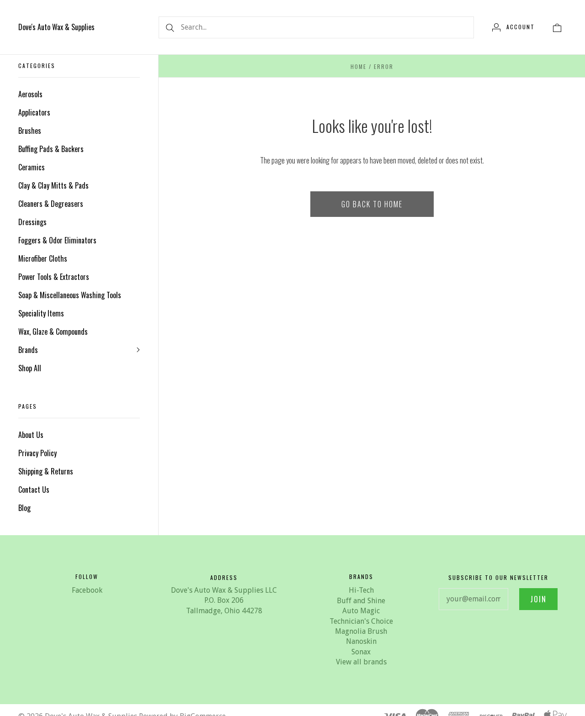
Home (359, 66)
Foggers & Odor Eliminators (57, 240)
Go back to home (372, 204)
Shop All (29, 368)
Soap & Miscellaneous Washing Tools (69, 295)
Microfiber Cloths (42, 258)
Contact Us (33, 489)
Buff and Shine (361, 600)
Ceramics (31, 167)
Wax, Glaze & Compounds (53, 331)
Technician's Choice (361, 621)
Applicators (34, 112)
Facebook (87, 590)
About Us (30, 434)
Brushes (29, 130)
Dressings (32, 221)
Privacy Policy (37, 453)
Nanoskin (361, 641)
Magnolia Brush (361, 631)
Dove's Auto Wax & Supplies (56, 27)
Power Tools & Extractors (53, 276)
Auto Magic (361, 610)
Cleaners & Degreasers (50, 203)
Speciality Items (41, 313)
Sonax (361, 652)
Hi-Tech (361, 590)
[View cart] (557, 27)
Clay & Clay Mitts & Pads (53, 185)
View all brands (361, 662)
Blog (24, 507)
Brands (28, 349)
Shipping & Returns (45, 471)
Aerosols (30, 94)
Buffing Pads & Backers (51, 148)
